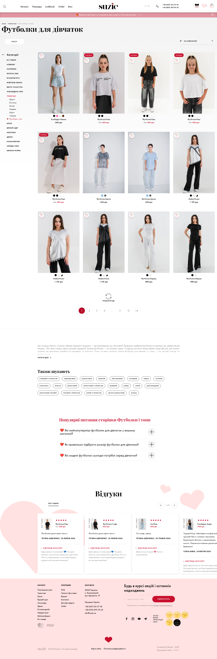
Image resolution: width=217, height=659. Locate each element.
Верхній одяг (12, 128)
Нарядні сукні (13, 146)
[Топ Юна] (142, 524)
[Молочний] (60, 116)
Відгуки (64, 596)
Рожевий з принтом (49, 379)
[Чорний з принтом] (99, 116)
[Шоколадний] (63, 116)
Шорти (12, 99)
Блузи (9, 123)
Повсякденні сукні (15, 92)
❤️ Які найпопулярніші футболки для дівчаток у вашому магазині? (97, 432)
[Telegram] (145, 618)
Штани (12, 106)
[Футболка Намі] (47, 524)
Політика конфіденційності (115, 648)
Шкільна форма (14, 150)
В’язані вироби (13, 141)
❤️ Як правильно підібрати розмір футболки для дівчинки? (99, 444)
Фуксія (58, 386)
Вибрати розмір (58, 127)
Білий (126, 386)
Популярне (11, 69)
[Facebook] (126, 618)
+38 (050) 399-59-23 (170, 7)
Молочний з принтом (93, 386)
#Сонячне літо (13, 78)
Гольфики (12, 109)
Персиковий (117, 379)
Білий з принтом (94, 393)
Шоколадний (153, 386)
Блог (70, 6)
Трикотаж (11, 96)
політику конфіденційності (162, 605)
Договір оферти (67, 603)
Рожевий (133, 379)
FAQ (63, 590)
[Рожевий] (57, 116)
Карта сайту (96, 648)
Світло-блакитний (116, 393)
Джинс (10, 137)
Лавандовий (69, 379)
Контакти (65, 600)
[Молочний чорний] (197, 196)
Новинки (11, 64)
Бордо (134, 393)
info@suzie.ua (90, 613)
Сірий (137, 386)
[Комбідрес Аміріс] (189, 524)
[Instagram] (132, 618)
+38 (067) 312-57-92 (170, 5)
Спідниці (12, 115)
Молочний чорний (48, 393)
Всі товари (11, 60)
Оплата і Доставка (69, 593)
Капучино (44, 386)
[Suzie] (108, 6)
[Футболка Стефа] (95, 524)
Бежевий (113, 386)
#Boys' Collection (14, 87)
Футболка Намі (62, 524)
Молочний (72, 386)
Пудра (146, 379)
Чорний (158, 379)
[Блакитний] (102, 196)
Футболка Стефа (110, 524)
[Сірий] (105, 196)
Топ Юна (153, 524)
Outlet (61, 6)
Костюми (12, 102)
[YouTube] (139, 618)
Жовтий (101, 379)
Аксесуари (11, 132)
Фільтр (14, 42)
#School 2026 (12, 73)
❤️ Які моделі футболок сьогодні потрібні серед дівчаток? (98, 455)
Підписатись (163, 599)
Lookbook (50, 6)
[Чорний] (54, 116)
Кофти (11, 112)
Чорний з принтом (71, 393)
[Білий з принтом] (108, 116)
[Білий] (105, 116)
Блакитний (87, 379)
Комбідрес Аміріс (205, 524)
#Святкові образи (14, 83)
